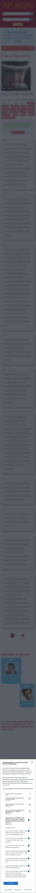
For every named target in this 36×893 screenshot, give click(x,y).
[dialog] (18, 826)
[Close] (32, 762)
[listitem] (18, 794)
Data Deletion (8, 889)
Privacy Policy (28, 889)
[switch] (29, 798)
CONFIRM (11, 883)
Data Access (18, 889)
